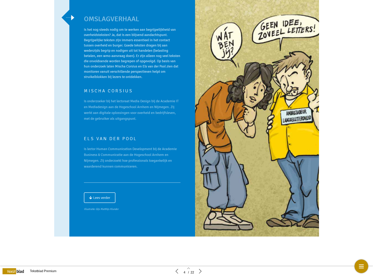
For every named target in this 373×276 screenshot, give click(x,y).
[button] (99, 197)
